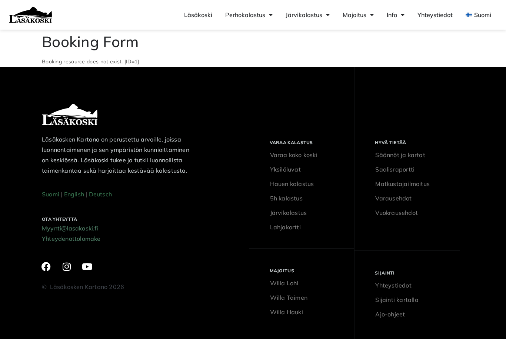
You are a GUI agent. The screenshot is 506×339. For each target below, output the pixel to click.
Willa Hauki (286, 312)
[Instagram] (66, 266)
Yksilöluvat (285, 169)
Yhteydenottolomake (71, 238)
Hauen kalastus (292, 183)
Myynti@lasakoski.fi (70, 228)
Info (392, 15)
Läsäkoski (198, 15)
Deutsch (100, 194)
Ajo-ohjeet (390, 314)
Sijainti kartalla (396, 299)
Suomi (50, 194)
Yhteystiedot (435, 15)
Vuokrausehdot (396, 212)
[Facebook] (46, 266)
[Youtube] (87, 266)
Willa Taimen (288, 297)
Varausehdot (393, 198)
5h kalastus (286, 198)
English (74, 194)
